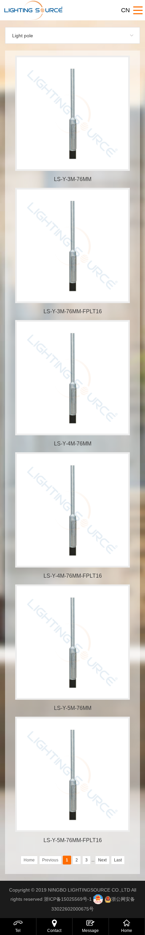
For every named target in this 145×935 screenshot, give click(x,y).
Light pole (22, 35)
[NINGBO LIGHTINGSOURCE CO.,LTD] (48, 10)
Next (102, 860)
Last (118, 860)
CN (125, 10)
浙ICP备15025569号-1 (68, 899)
